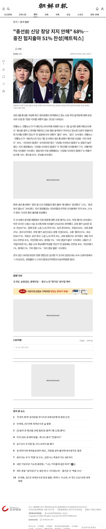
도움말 (82, 341)
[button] (3, 8)
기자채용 (40, 526)
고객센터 (49, 526)
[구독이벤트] (53, 291)
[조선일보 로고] (53, 6)
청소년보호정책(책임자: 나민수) (56, 513)
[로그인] (102, 8)
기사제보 (74, 526)
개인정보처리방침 (35, 513)
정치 (15, 22)
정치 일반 (24, 22)
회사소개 (32, 526)
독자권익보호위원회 (62, 526)
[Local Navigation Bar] (3, 8)
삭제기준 (89, 341)
